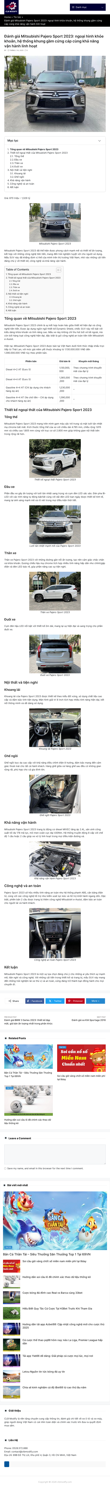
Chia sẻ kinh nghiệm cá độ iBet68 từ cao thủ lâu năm (54, 1387)
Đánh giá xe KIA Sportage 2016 (89, 1020)
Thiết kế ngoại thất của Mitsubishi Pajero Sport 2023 (39, 152)
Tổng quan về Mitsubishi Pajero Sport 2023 (34, 149)
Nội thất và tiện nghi (21, 170)
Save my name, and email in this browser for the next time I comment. (45, 1168)
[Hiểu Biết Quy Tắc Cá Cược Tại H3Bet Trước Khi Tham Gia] (11, 1313)
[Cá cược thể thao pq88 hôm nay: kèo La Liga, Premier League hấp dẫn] (11, 1344)
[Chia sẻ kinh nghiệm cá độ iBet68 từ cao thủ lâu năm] (11, 1392)
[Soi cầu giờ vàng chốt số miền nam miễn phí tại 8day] (81, 1057)
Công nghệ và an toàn (22, 183)
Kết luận (14, 187)
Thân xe (18, 163)
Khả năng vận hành (20, 180)
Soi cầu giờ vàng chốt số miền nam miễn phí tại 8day (54, 1261)
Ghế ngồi (19, 176)
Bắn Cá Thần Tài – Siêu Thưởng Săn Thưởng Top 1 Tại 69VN (47, 1254)
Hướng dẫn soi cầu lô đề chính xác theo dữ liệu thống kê (56, 1276)
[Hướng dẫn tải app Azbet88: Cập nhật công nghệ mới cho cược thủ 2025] (11, 1329)
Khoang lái (20, 173)
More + (98, 1000)
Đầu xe (18, 159)
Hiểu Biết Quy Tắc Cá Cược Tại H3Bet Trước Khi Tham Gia (57, 1308)
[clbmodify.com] (11, 6)
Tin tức (10, 1047)
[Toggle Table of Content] (57, 270)
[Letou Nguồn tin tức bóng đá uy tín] (11, 1376)
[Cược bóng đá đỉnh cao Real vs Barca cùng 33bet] (11, 1297)
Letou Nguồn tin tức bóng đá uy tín (43, 1371)
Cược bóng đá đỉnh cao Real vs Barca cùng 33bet (52, 1292)
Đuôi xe (18, 166)
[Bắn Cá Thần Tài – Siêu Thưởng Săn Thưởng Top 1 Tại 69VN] (28, 1056)
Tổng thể (19, 156)
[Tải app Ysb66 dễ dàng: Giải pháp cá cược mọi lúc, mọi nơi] (11, 1360)
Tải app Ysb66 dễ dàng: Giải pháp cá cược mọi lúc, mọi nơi (57, 1355)
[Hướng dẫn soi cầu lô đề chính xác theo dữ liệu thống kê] (28, 1100)
